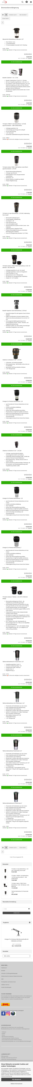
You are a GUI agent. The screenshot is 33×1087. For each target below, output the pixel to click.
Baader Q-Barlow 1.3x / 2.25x (10, 77)
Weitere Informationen (16, 1083)
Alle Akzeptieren (16, 1079)
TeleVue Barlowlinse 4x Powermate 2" (12, 803)
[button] (3, 14)
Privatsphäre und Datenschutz (8, 981)
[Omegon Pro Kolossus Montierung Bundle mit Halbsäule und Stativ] (16, 931)
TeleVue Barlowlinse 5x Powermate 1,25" (13, 661)
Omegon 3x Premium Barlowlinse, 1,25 (13, 498)
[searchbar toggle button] (22, 2)
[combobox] (13, 14)
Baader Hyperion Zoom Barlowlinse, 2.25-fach (15, 310)
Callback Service (5, 984)
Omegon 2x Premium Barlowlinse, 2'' (12, 547)
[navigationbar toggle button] (31, 2)
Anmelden (16, 913)
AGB (2, 979)
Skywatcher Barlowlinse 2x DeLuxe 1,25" (13, 39)
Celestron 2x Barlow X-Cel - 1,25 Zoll (12, 359)
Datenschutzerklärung (6, 1076)
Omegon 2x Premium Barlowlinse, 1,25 (13, 401)
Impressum (4, 967)
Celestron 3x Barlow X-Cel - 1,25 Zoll (12, 450)
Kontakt (3, 970)
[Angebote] (29, 923)
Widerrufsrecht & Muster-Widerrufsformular (11, 976)
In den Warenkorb (16, 61)
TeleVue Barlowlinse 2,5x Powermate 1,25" (14, 703)
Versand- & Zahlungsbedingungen (9, 973)
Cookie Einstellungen (6, 987)
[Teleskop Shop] (3, 2)
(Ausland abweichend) (22, 50)
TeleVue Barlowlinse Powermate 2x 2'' (12, 751)
